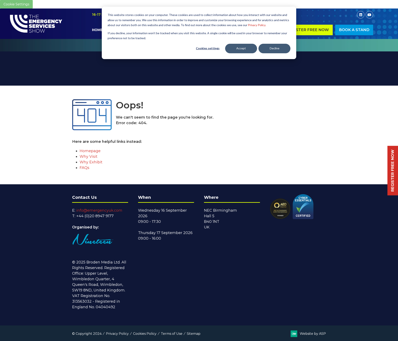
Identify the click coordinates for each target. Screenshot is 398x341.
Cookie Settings (16, 4)
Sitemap (193, 334)
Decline (274, 48)
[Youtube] (369, 14)
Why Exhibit (91, 162)
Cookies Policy (145, 334)
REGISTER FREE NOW (392, 170)
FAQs (84, 167)
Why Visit (88, 156)
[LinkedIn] (360, 14)
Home (97, 30)
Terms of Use (171, 334)
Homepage (90, 151)
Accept (241, 48)
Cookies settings (208, 48)
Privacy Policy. (257, 25)
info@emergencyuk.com (99, 210)
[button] (308, 30)
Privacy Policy (117, 334)
